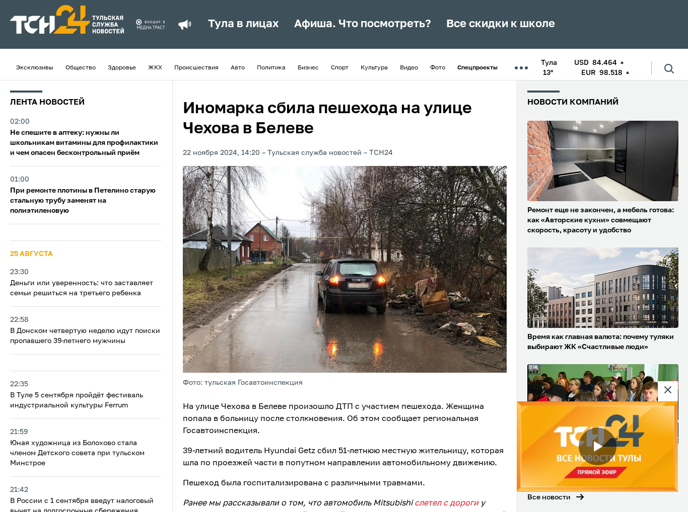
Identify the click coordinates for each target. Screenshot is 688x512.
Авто (238, 68)
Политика (271, 68)
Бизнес (308, 68)
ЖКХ (155, 68)
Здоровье (122, 68)
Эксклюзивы (34, 68)
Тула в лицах (243, 24)
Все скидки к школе (500, 24)
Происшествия (196, 68)
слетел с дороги (446, 503)
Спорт (340, 68)
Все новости (549, 497)
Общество (80, 68)
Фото (437, 68)
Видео (409, 68)
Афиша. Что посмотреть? (362, 24)
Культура (374, 68)
